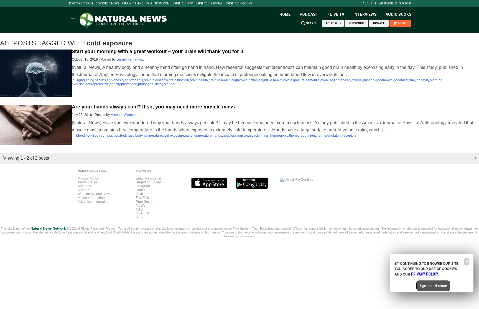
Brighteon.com (158, 3)
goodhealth (384, 80)
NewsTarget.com (80, 3)
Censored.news (107, 3)
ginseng (368, 80)
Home (285, 14)
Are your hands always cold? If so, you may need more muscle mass (153, 107)
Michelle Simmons (124, 115)
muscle (242, 135)
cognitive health (270, 80)
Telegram (143, 186)
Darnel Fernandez (130, 59)
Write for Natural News (94, 194)
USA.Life (142, 213)
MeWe (141, 205)
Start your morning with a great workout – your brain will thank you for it (157, 51)
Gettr (139, 194)
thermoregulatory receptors (336, 135)
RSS (139, 217)
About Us (369, 3)
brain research (220, 80)
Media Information (91, 198)
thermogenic (278, 135)
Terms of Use (87, 182)
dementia (312, 80)
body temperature (148, 135)
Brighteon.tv (182, 3)
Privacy (110, 228)
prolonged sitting (150, 84)
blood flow (83, 135)
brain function (179, 80)
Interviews (364, 14)
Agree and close (433, 286)
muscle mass (259, 135)
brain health (199, 80)
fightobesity (342, 80)
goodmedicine (404, 80)
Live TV (337, 14)
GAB (139, 209)
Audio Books (398, 14)
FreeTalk (142, 198)
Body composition (105, 135)
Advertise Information (93, 202)
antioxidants (134, 80)
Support (405, 3)
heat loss (229, 135)
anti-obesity (115, 80)
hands (217, 135)
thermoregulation (302, 135)
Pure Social (144, 202)
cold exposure (294, 80)
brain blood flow (156, 80)
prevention (129, 84)
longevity (422, 80)
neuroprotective (97, 84)
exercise (326, 80)
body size (127, 135)
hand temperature (198, 135)
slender (169, 84)
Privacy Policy (88, 178)
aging (80, 80)
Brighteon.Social (209, 3)
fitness (356, 80)
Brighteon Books (238, 3)
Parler (140, 190)
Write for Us (388, 3)
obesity (115, 84)
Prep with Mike (132, 3)
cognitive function (244, 80)
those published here (330, 232)
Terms (122, 228)
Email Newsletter (148, 178)
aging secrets (96, 80)
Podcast (309, 14)
